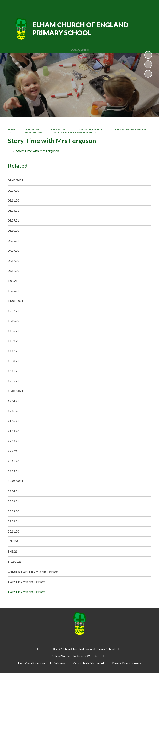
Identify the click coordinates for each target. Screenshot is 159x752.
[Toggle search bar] (139, 6)
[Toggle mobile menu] (150, 6)
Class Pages (57, 129)
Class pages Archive (89, 129)
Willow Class (33, 132)
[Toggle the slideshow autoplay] (148, 55)
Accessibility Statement (88, 663)
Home (12, 129)
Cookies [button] (135, 663)
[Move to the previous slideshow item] (148, 64)
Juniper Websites (88, 656)
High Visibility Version (32, 663)
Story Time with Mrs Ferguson (74, 132)
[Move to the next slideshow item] (148, 74)
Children (32, 129)
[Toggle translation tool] (128, 6)
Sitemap (59, 663)
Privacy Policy (121, 663)
